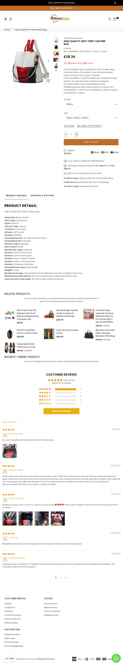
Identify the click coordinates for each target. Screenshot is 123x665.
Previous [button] (8, 61)
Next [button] (48, 61)
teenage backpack (89, 186)
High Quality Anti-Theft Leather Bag (96, 178)
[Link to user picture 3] (41, 518)
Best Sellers (82, 182)
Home (7, 29)
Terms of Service (12, 618)
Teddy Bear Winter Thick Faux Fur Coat (26, 345)
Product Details (16, 195)
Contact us (9, 607)
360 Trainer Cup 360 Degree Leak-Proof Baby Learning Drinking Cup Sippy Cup (28, 314)
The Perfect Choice (73, 38)
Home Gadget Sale (13, 646)
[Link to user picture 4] (58, 518)
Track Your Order (12, 615)
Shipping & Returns (42, 195)
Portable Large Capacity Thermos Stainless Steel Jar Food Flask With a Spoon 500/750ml (105, 316)
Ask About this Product (89, 126)
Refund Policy (50, 607)
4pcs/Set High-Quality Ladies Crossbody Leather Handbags (67, 313)
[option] (28, 61)
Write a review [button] (61, 411)
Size (66, 113)
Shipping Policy (51, 615)
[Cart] (115, 18)
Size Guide (69, 126)
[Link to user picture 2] (25, 518)
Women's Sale (11, 642)
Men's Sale (9, 638)
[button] (45, 389)
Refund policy (11, 622)
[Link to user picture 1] (9, 451)
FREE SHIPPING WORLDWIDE (61, 3)
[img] (8, 429)
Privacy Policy (50, 603)
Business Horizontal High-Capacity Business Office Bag (105, 333)
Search (8, 603)
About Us (8, 611)
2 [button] (60, 577)
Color (67, 99)
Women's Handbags (99, 182)
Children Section (12, 634)
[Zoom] (48, 80)
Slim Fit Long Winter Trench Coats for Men (27, 331)
